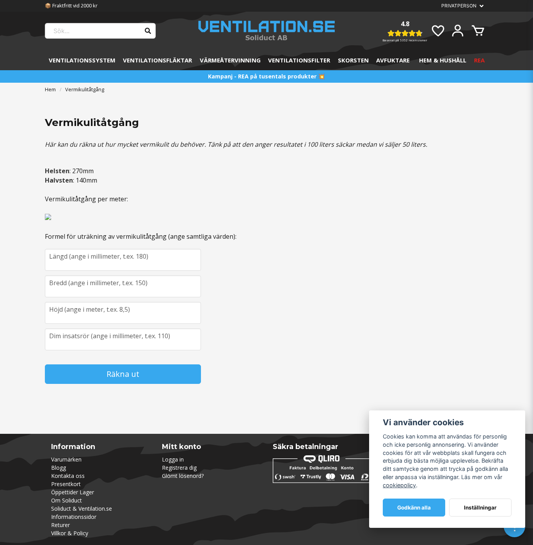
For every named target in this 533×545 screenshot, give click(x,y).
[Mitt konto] (458, 31)
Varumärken (66, 459)
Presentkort (66, 484)
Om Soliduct (66, 500)
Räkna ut (123, 374)
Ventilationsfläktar (157, 60)
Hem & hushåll (442, 60)
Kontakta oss (68, 475)
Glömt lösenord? (183, 475)
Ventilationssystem (82, 60)
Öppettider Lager (72, 492)
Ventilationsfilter (299, 60)
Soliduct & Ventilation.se (81, 508)
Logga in (173, 459)
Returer (60, 525)
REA (479, 60)
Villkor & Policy (69, 533)
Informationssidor (73, 516)
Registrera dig (179, 467)
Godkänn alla (414, 507)
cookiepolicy (399, 485)
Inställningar (480, 507)
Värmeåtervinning (230, 60)
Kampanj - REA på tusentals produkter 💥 (266, 76)
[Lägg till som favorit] (437, 31)
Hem (50, 89)
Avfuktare (393, 60)
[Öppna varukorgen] (478, 31)
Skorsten (353, 60)
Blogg (58, 467)
